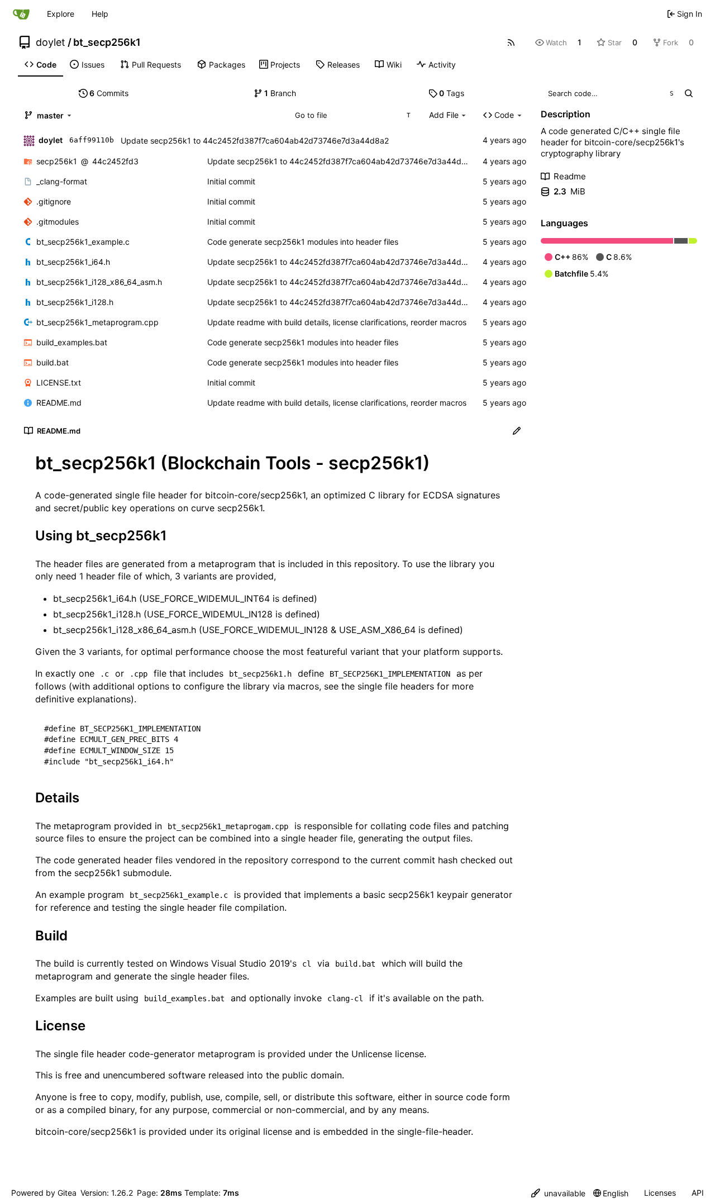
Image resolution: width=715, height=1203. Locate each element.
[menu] (558, 1193)
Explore (60, 13)
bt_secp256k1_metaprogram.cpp (97, 322)
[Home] (21, 14)
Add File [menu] (444, 115)
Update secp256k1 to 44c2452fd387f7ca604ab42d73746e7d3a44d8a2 (255, 140)
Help (100, 13)
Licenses (660, 1192)
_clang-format (61, 181)
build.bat (52, 362)
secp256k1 (56, 161)
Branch (280, 93)
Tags (451, 93)
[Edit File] (517, 431)
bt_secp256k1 (107, 42)
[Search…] (688, 93)
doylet (50, 42)
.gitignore (53, 201)
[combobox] (352, 115)
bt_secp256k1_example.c (83, 241)
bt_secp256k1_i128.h (74, 302)
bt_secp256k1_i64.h (73, 262)
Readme (570, 176)
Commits (108, 93)
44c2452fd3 (115, 161)
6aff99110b (91, 140)
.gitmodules (57, 221)
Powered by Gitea (44, 1192)
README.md (59, 402)
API (698, 1192)
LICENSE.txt (58, 382)
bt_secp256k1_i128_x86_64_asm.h (99, 282)
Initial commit (231, 181)
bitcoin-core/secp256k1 (255, 495)
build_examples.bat (71, 342)
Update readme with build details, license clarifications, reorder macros (336, 322)
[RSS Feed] (511, 42)
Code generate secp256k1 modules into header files (302, 241)
